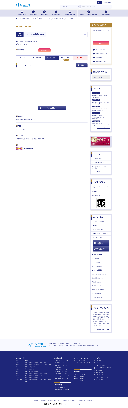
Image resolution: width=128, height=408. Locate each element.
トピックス (97, 88)
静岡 (33, 371)
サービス (96, 154)
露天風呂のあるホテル (98, 278)
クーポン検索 (95, 258)
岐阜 (30, 371)
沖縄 (26, 381)
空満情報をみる (44, 50)
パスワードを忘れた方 (101, 53)
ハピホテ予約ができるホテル (101, 243)
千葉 (38, 364)
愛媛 (33, 377)
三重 (37, 371)
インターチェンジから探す (61, 360)
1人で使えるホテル (97, 286)
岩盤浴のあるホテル (97, 282)
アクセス (52, 58)
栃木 (42, 364)
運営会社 (36, 400)
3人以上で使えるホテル (98, 289)
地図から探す (56, 14)
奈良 (41, 373)
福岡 (26, 379)
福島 (45, 362)
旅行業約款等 (81, 400)
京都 (33, 373)
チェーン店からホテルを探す (62, 378)
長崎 (33, 379)
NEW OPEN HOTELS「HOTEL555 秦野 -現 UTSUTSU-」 (98, 115)
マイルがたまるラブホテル (61, 371)
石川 (26, 369)
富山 (30, 369)
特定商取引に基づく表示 (69, 400)
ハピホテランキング (97, 158)
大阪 (26, 373)
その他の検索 (106, 14)
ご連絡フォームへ (99, 329)
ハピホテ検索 (98, 217)
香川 (26, 377)
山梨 (30, 367)
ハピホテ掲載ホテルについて (102, 377)
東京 (26, 364)
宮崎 (45, 379)
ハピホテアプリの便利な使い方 (82, 363)
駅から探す (33, 14)
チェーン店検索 (96, 262)
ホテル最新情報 (79, 380)
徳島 (30, 377)
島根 (37, 375)
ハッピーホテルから (101, 308)
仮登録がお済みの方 (101, 61)
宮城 (41, 362)
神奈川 (30, 364)
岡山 (26, 375)
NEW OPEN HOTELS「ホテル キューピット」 (100, 102)
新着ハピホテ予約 (79, 378)
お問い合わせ (90, 400)
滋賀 (37, 373)
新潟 (26, 367)
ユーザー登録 (107, 2)
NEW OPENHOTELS (60, 387)
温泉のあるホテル (96, 293)
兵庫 (30, 373)
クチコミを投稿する (33, 34)
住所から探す (22, 14)
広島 (30, 375)
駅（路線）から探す (60, 363)
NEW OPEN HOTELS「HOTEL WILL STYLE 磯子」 (100, 108)
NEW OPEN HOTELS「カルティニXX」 (100, 123)
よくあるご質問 (96, 171)
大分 (41, 379)
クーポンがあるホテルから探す (62, 376)
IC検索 (96, 225)
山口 (41, 375)
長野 (33, 367)
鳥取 (33, 375)
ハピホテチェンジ (100, 370)
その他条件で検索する (98, 297)
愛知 (26, 371)
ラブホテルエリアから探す (102, 233)
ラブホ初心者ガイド (80, 360)
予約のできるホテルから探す (88, 14)
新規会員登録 (99, 57)
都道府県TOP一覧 (100, 72)
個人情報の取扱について (54, 400)
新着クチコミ (78, 383)
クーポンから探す (70, 14)
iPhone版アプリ (96, 191)
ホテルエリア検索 (99, 221)
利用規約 (43, 400)
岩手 (37, 362)
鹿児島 (49, 379)
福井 (33, 369)
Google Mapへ (51, 108)
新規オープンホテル (80, 374)
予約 (81, 58)
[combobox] (93, 6)
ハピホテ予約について (101, 365)
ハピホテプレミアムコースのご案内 (99, 167)
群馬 (50, 364)
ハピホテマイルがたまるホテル (101, 249)
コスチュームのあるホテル (99, 274)
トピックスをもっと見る (103, 128)
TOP (24, 58)
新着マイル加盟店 (79, 376)
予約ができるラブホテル (61, 369)
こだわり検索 (98, 237)
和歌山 (45, 373)
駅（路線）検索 (99, 229)
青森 (26, 362)
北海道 (26, 360)
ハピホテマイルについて (98, 162)
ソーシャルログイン (101, 50)
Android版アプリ (96, 195)
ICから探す (44, 14)
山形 (33, 362)
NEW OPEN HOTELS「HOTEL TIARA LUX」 (100, 95)
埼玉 (35, 364)
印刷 (82, 65)
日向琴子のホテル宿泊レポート (62, 389)
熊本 (37, 379)
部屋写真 (38, 58)
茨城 (46, 364)
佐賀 (30, 379)
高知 (37, 377)
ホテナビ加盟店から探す (61, 373)
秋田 (30, 362)
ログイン (101, 43)
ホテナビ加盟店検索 (97, 266)
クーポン (66, 58)
